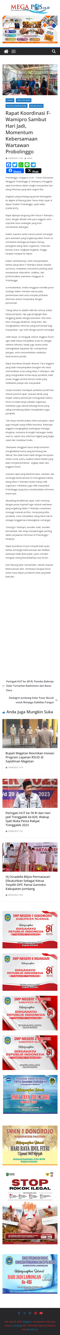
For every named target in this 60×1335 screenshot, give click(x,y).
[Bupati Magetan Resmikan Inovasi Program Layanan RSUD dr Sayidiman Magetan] (30, 721)
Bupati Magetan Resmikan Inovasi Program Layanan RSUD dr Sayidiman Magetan (30, 757)
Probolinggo (36, 106)
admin (29, 158)
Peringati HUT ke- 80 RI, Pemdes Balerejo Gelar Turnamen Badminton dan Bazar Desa (30, 686)
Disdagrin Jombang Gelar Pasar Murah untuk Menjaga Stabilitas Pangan (31, 700)
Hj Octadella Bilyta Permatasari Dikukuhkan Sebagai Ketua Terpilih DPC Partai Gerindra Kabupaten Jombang (28, 883)
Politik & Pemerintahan (16, 106)
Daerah (10, 100)
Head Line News (23, 100)
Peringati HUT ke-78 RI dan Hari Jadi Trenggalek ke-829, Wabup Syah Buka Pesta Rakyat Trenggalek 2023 (28, 819)
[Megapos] (6, 51)
